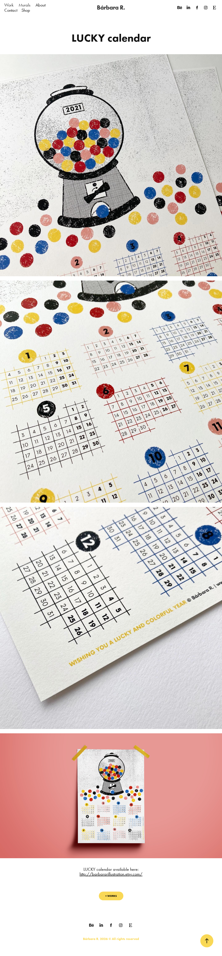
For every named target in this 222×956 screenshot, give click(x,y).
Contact (10, 10)
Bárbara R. (111, 7)
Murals (24, 5)
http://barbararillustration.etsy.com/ (111, 874)
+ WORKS (111, 895)
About (41, 5)
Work (8, 5)
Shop (25, 10)
